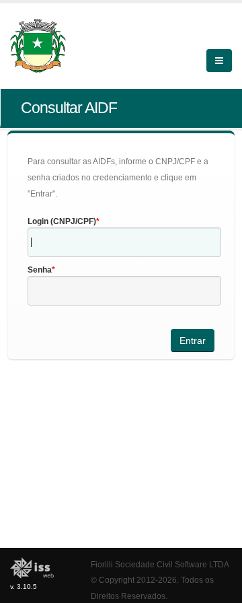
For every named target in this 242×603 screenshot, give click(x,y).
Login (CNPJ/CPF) (62, 221)
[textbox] (124, 242)
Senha (40, 270)
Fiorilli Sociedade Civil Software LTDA (160, 564)
